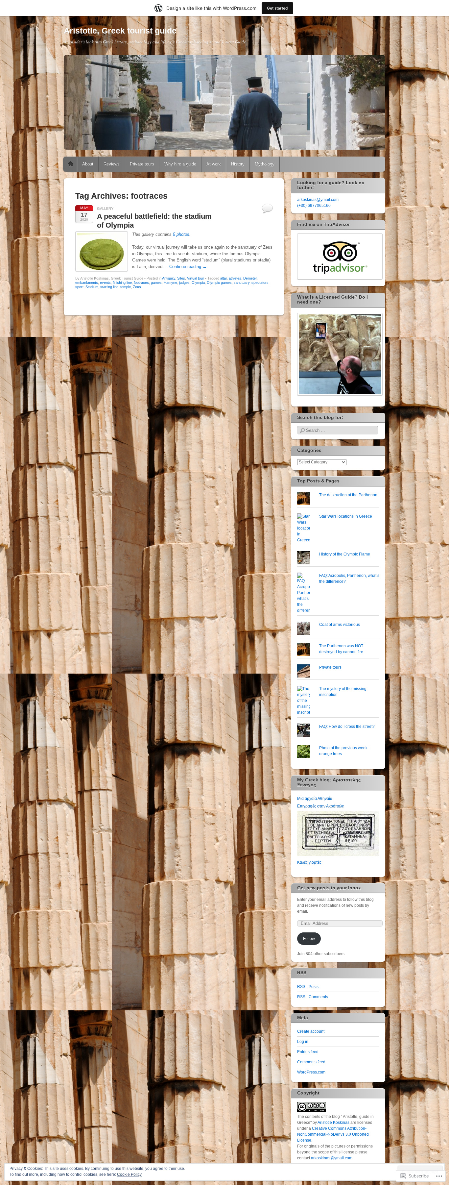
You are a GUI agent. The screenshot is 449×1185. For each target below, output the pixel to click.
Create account (310, 1031)
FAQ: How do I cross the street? (347, 726)
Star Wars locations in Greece (345, 516)
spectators (260, 282)
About (87, 163)
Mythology (264, 163)
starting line (109, 287)
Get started (277, 8)
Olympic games (219, 282)
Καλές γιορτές (309, 862)
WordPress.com (311, 1072)
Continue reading (188, 266)
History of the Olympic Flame (344, 554)
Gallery (105, 208)
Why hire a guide (180, 163)
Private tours (142, 163)
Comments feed (311, 1062)
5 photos (181, 234)
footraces (141, 282)
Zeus (137, 287)
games (156, 282)
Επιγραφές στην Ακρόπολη (320, 806)
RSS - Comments (312, 997)
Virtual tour (195, 278)
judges (184, 282)
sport (79, 287)
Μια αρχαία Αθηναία (314, 798)
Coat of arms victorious (339, 624)
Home (70, 164)
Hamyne (170, 282)
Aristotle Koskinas (333, 1122)
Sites (181, 278)
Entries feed (308, 1051)
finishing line (122, 282)
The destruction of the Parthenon (348, 495)
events (105, 282)
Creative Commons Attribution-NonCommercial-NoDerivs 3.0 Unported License (333, 1134)
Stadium (91, 287)
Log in (302, 1041)
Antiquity (168, 278)
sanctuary (241, 282)
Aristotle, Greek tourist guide (120, 30)
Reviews (112, 163)
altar (223, 278)
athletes (235, 278)
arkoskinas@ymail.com (318, 199)
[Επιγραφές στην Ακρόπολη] (338, 854)
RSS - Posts (308, 986)
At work (213, 163)
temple (125, 287)
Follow (309, 938)
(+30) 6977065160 (314, 205)
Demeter (250, 278)
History (238, 163)
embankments (86, 282)
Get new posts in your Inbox (329, 887)
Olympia (198, 282)
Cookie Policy (129, 1174)
